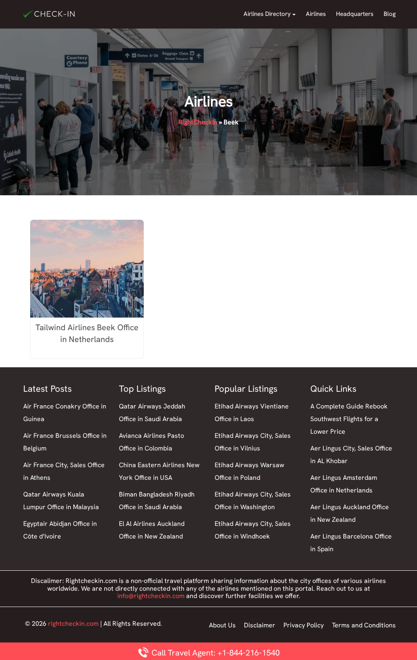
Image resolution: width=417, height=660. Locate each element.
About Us (222, 625)
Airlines (316, 14)
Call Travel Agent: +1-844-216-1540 (214, 652)
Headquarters (354, 14)
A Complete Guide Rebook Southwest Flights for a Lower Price (349, 419)
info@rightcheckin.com (150, 596)
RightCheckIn (197, 122)
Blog (390, 14)
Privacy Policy (303, 625)
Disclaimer (259, 625)
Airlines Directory (267, 14)
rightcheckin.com (73, 623)
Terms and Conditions (364, 625)
